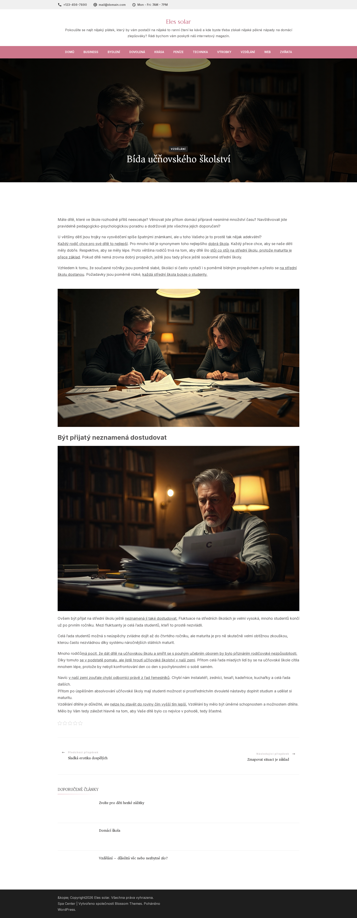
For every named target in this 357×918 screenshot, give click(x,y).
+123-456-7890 (75, 4)
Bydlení (114, 52)
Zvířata (286, 52)
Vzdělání (248, 52)
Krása (159, 52)
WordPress (66, 910)
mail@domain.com (112, 4)
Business (90, 52)
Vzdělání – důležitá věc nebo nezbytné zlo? (133, 858)
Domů (69, 52)
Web (267, 52)
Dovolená (137, 52)
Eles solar (178, 21)
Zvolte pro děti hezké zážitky (121, 803)
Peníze (178, 52)
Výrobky (224, 52)
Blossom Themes (128, 904)
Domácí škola (109, 830)
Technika (200, 52)
